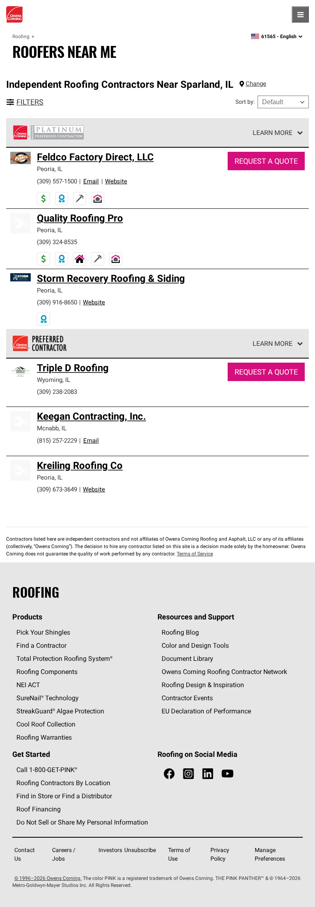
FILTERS (29, 102)
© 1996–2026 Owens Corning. (48, 878)
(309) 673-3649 (57, 489)
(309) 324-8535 (57, 242)
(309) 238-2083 (57, 391)
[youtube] (227, 773)
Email (91, 181)
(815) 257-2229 (57, 440)
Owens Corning (14, 14)
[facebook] (169, 774)
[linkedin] (207, 774)
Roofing (21, 36)
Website (116, 181)
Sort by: (245, 101)
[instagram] (188, 774)
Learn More (272, 132)
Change (256, 83)
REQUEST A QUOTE (266, 161)
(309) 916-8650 (57, 302)
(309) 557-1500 (57, 181)
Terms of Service (195, 554)
